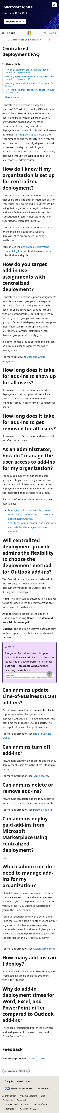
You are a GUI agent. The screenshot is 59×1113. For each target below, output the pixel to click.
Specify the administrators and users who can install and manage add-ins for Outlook (32, 527)
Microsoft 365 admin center (25, 39)
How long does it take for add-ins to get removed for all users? (29, 91)
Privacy (20, 1100)
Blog (43, 1095)
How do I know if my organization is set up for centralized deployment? (28, 71)
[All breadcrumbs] (5, 39)
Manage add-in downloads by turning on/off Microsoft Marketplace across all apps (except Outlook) (30, 514)
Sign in (53, 32)
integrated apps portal (31, 134)
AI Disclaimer (9, 1095)
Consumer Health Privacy (15, 1104)
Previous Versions (28, 1095)
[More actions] (54, 39)
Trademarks (8, 1108)
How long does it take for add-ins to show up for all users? (29, 84)
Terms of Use (40, 1104)
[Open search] (45, 33)
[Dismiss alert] (54, 4)
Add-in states (40, 775)
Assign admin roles (44, 948)
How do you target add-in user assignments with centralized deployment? (29, 78)
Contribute (7, 1100)
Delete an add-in (42, 809)
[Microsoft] (29, 33)
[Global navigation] (3, 33)
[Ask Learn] (48, 39)
